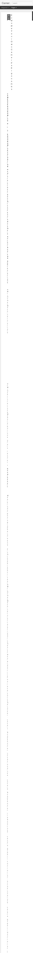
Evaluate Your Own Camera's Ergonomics (11, 52)
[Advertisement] (17, 43)
